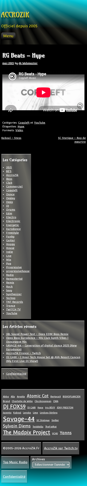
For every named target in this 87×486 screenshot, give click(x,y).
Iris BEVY (50, 407)
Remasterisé (14, 278)
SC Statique (43, 420)
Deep (9, 202)
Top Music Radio (15, 462)
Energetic (12, 225)
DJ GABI (31, 407)
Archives (38, 459)
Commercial (14, 186)
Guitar (10, 240)
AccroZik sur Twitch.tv (61, 448)
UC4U (55, 433)
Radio (10, 275)
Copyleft (24, 122)
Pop (8, 263)
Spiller (55, 420)
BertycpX (55, 396)
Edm (9, 213)
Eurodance (13, 228)
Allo (13, 396)
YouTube (39, 122)
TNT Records (14, 301)
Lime (35, 412)
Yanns (66, 432)
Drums (10, 209)
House (10, 248)
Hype (21, 126)
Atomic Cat (38, 396)
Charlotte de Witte (22, 401)
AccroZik (12, 175)
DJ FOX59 (14, 407)
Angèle (21, 396)
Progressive (14, 267)
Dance (10, 194)
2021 (9, 167)
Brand (6, 401)
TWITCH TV (13, 309)
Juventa (7, 412)
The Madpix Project (26, 432)
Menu (8, 36)
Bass (9, 178)
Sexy (9, 290)
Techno (10, 298)
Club (9, 182)
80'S (8, 171)
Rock (9, 286)
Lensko (27, 412)
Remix (10, 282)
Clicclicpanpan (43, 401)
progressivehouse (18, 271)
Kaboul (17, 412)
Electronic (13, 221)
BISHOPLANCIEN (71, 396)
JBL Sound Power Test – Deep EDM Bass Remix (37, 334)
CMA (55, 401)
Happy (10, 244)
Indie (9, 251)
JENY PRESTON (65, 407)
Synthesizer (14, 294)
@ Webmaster (28, 63)
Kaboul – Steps (11, 138)
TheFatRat (51, 426)
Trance (10, 305)
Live (8, 255)
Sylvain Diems (17, 426)
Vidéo (19, 130)
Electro (11, 217)
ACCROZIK (15, 15)
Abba (6, 396)
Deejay (10, 198)
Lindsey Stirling (48, 412)
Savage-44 (19, 419)
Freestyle (12, 232)
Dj (7, 205)
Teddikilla (38, 426)
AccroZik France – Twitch (23, 353)
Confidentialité (16, 373)
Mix (8, 259)
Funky (10, 236)
